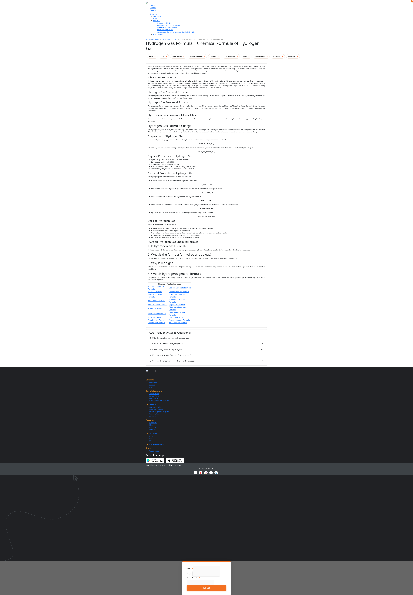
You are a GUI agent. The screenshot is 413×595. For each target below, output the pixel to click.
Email (189, 574)
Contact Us (153, 383)
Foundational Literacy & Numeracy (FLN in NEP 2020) (175, 32)
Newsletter (157, 16)
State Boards (177, 56)
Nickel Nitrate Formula (178, 322)
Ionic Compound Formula (179, 320)
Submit (206, 588)
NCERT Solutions (196, 56)
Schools (152, 5)
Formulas (155, 39)
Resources (153, 14)
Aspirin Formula (154, 317)
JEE (150, 441)
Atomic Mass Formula (157, 320)
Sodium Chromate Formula (180, 288)
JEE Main (213, 56)
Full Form (276, 56)
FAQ (150, 387)
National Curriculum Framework (168, 25)
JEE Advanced (230, 56)
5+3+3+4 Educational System (167, 27)
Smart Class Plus (155, 407)
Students (153, 10)
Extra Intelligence (156, 444)
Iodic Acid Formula (176, 317)
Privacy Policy (154, 396)
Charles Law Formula (156, 322)
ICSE (162, 56)
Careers (152, 385)
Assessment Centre (156, 409)
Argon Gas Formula (177, 304)
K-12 (151, 436)
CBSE (151, 56)
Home (148, 39)
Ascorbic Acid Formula (157, 313)
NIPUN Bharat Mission (165, 30)
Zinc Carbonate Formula (157, 304)
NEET (245, 56)
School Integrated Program (159, 412)
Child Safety (153, 398)
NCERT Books (260, 56)
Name (190, 569)
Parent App (153, 416)
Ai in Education (158, 34)
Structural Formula (155, 308)
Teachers (153, 8)
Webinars (152, 429)
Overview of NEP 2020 (164, 23)
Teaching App (154, 451)
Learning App (154, 414)
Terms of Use (154, 394)
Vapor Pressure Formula (179, 292)
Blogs (155, 18)
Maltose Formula (155, 292)
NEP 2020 (156, 21)
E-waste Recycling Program (159, 401)
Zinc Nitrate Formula (156, 301)
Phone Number (193, 578)
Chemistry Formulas (168, 39)
